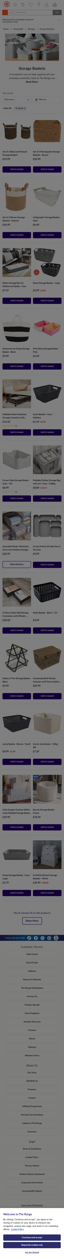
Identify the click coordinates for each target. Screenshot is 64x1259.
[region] (32, 1233)
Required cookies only (32, 1245)
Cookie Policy (17, 1229)
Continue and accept (32, 1237)
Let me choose (32, 1252)
